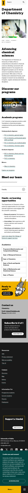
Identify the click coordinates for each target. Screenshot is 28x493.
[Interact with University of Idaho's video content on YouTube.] (21, 450)
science (8, 40)
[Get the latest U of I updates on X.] (7, 450)
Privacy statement (7, 357)
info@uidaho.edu (6, 445)
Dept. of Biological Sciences (12, 255)
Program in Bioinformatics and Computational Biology (13, 250)
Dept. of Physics (8, 275)
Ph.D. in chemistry (9, 158)
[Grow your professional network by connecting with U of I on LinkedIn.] (16, 450)
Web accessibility (7, 360)
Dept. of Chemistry (9, 259)
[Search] (23, 2)
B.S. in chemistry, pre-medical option (15, 143)
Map (3, 376)
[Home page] (3, 3)
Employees (5, 402)
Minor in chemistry (9, 166)
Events (4, 382)
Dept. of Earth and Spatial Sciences (11, 264)
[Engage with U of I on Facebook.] (2, 450)
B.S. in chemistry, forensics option (14, 145)
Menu (10, 489)
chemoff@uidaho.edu (13, 311)
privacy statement (10, 476)
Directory (4, 373)
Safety (4, 379)
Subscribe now (17, 333)
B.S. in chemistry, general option (13, 135)
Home (3, 40)
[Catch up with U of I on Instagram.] (11, 450)
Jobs (3, 354)
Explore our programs (8, 170)
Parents (4, 399)
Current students (7, 396)
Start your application (6, 293)
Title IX (4, 363)
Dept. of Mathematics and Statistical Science (11, 270)
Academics (13, 40)
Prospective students (8, 392)
